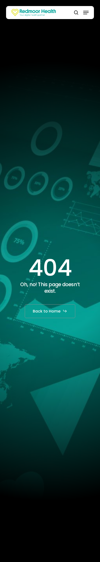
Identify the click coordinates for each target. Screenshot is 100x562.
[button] (86, 12)
